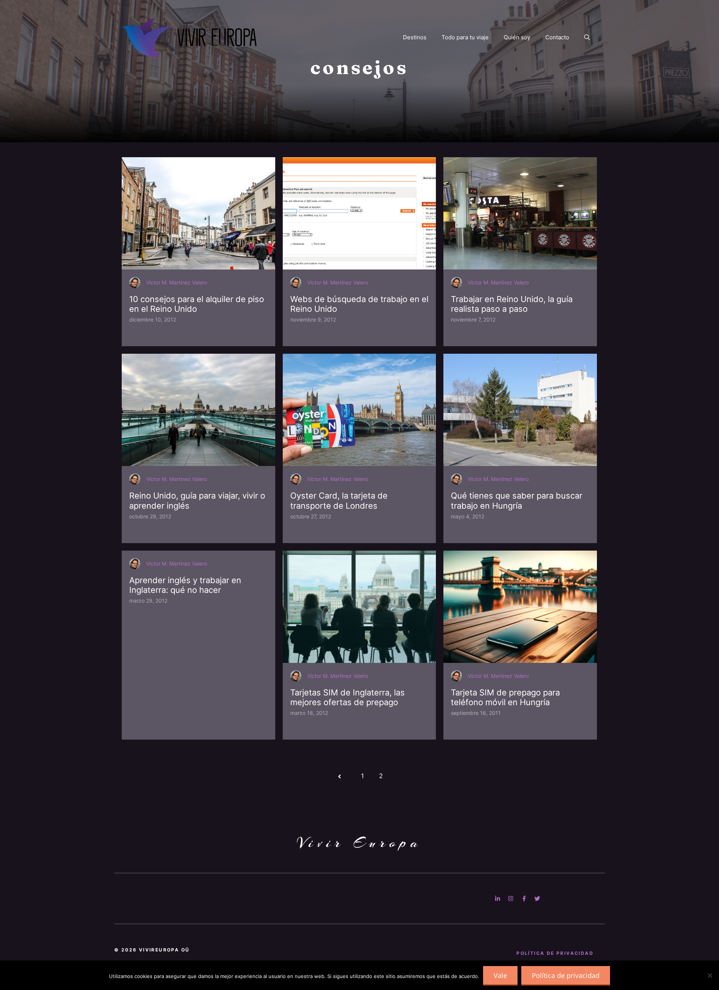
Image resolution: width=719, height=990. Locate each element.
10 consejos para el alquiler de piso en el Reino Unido (196, 304)
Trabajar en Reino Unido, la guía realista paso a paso (512, 304)
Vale (500, 975)
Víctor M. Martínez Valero (176, 282)
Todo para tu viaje (465, 37)
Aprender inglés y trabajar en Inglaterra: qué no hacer (185, 585)
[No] (709, 975)
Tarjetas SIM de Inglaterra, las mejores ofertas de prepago (347, 697)
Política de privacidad (566, 975)
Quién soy (517, 37)
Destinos (415, 37)
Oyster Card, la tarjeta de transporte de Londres (339, 500)
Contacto (557, 37)
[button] (587, 37)
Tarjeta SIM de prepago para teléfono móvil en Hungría (505, 697)
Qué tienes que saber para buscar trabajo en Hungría (516, 500)
